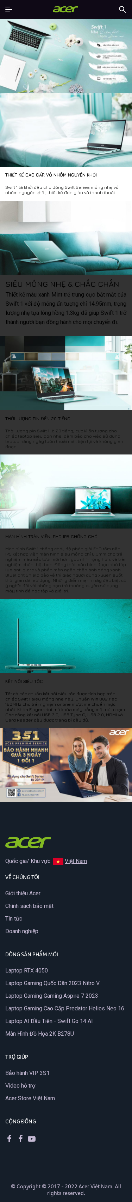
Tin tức (13, 918)
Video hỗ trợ (20, 1085)
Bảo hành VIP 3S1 (27, 1073)
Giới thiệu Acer (22, 893)
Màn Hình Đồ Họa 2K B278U (39, 1033)
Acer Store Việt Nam (30, 1098)
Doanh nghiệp (21, 931)
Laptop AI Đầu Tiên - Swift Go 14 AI (49, 1021)
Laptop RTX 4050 (26, 970)
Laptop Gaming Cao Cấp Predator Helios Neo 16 (64, 1008)
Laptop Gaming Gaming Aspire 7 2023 (51, 995)
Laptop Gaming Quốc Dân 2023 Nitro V (52, 983)
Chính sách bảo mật (29, 906)
